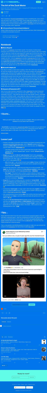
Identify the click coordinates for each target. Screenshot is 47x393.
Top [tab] (2, 336)
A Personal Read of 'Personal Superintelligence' (16, 28)
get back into (31, 58)
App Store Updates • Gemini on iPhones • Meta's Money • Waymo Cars (16, 342)
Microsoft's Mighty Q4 (9, 67)
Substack (17, 390)
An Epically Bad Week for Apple (9, 340)
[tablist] (6, 322)
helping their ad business (9, 61)
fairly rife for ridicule (32, 20)
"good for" (16, 79)
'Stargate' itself (21, 151)
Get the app (29, 387)
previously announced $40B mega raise (13, 144)
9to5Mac (35, 171)
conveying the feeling (23, 127)
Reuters (17, 165)
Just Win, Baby (5, 356)
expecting (42, 76)
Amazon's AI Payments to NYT (12, 89)
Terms (26, 384)
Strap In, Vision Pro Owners (8, 348)
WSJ (2, 107)
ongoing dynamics (25, 84)
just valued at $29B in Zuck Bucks (13, 185)
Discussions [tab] (10, 336)
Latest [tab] (5, 336)
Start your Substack (20, 387)
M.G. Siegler (6, 11)
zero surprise (13, 160)
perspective (39, 55)
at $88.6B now (28, 220)
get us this (31, 226)
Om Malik (30, 22)
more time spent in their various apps (35, 61)
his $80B (22, 79)
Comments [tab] (4, 321)
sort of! (27, 151)
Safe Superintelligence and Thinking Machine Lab (15, 181)
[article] (23, 343)
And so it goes (4, 133)
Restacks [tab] (9, 321)
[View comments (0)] (6, 16)
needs (26, 81)
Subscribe (38, 1)
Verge (23, 192)
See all (3, 365)
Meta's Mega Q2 (7, 47)
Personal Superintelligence (17, 18)
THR (18, 206)
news (12, 142)
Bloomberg (8, 153)
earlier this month (21, 73)
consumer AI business (34, 81)
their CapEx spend (21, 63)
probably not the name (28, 199)
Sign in (43, 2)
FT (18, 160)
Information (19, 147)
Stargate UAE (8, 151)
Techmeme (34, 64)
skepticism (11, 50)
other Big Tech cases (10, 171)
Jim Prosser (31, 23)
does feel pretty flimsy (25, 171)
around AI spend (34, 215)
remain (37, 106)
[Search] (45, 337)
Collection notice (31, 384)
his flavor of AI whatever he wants (13, 59)
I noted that (29, 91)
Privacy (22, 384)
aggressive (18, 58)
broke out (43, 73)
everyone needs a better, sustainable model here (13, 101)
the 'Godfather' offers (23, 55)
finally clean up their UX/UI (14, 192)
